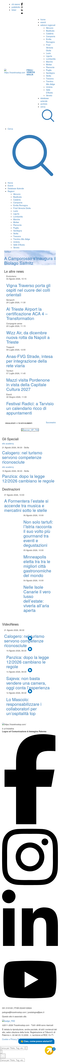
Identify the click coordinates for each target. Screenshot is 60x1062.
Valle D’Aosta (49, 91)
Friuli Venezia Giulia (49, 47)
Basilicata (50, 30)
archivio (43, 103)
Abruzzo (49, 27)
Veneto (49, 95)
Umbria (49, 87)
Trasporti (10, 347)
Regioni (11, 191)
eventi (43, 22)
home (42, 19)
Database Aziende (16, 188)
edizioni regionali (47, 25)
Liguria (49, 56)
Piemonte (50, 67)
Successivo (51, 422)
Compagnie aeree (14, 323)
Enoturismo (11, 276)
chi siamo (16, 4)
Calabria (49, 33)
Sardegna (50, 72)
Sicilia (48, 75)
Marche (49, 61)
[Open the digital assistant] (49, 1050)
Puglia (48, 70)
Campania (50, 36)
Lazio (48, 53)
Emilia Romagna (50, 40)
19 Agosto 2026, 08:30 (12, 471)
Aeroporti (10, 299)
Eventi (10, 185)
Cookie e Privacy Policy (12, 1039)
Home (10, 182)
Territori (9, 370)
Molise (49, 64)
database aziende (44, 99)
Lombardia (51, 58)
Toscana (50, 78)
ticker (14, 9)
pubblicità (16, 7)
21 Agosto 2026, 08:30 (12, 447)
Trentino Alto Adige (50, 83)
